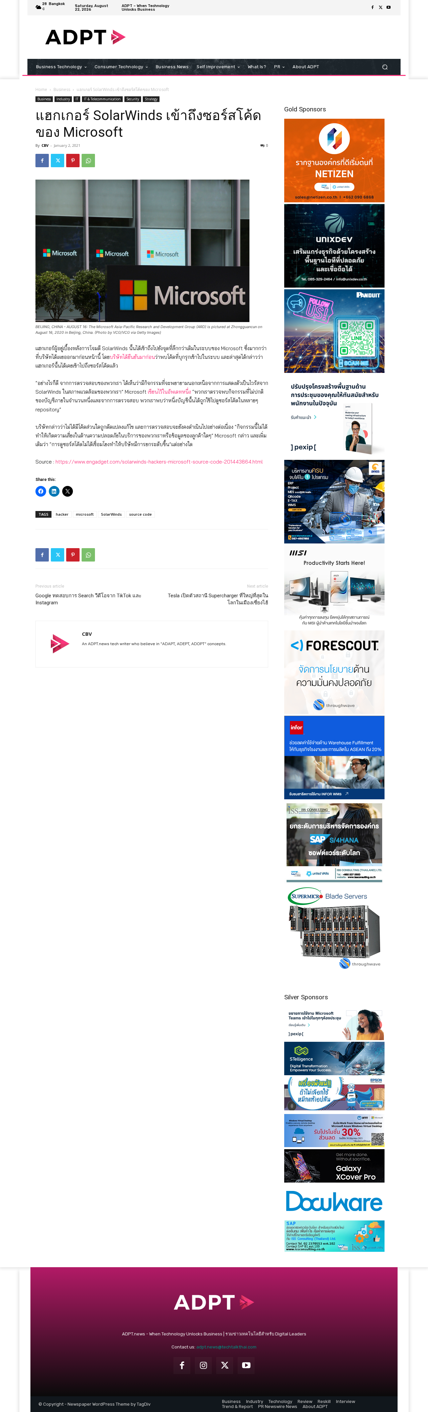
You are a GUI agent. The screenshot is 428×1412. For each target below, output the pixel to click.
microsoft (85, 514)
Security (132, 99)
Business (62, 89)
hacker (62, 514)
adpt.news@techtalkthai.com (226, 1346)
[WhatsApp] (88, 160)
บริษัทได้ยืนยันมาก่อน (132, 357)
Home (41, 89)
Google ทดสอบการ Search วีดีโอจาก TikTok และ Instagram (88, 599)
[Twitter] (381, 8)
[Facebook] (372, 8)
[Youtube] (389, 8)
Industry (63, 99)
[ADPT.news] (85, 37)
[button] (385, 67)
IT (77, 99)
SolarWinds (111, 514)
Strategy (151, 99)
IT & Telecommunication (102, 99)
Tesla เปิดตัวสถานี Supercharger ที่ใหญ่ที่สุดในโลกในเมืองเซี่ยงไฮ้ (218, 599)
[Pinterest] (73, 160)
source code (140, 514)
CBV (44, 145)
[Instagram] (203, 1365)
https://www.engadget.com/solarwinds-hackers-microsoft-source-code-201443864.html (159, 462)
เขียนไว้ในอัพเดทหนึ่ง (169, 392)
